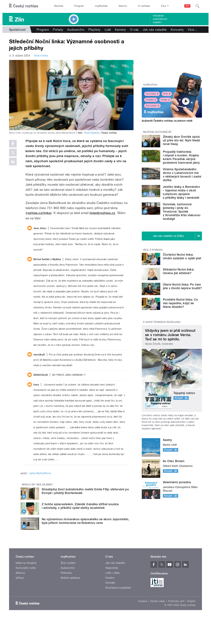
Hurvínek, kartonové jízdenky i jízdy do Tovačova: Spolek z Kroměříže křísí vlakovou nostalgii (181, 211)
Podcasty (66, 572)
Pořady (58, 29)
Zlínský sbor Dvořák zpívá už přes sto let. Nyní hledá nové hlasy (181, 140)
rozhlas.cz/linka (38, 213)
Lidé (108, 29)
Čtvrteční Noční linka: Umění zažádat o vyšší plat (182, 256)
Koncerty (177, 29)
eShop (20, 577)
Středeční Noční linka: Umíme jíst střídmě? (178, 271)
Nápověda (112, 567)
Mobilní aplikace (70, 577)
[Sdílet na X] (13, 152)
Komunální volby (26, 567)
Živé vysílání (151, 106)
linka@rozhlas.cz (102, 213)
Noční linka (41, 55)
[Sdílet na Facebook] (13, 143)
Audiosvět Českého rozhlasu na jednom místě (167, 120)
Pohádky (149, 100)
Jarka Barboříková (40, 473)
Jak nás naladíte (155, 29)
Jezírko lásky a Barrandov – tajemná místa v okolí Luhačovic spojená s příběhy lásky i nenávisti (181, 192)
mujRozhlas (101, 6)
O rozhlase (144, 6)
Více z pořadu (153, 249)
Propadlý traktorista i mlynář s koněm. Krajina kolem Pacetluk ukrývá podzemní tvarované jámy (181, 157)
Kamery (157, 22)
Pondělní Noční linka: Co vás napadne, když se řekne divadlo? (180, 303)
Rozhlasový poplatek (118, 587)
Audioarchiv (160, 19)
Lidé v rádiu (113, 572)
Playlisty (94, 29)
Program (79, 6)
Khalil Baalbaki (92, 132)
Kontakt (110, 582)
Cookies (142, 601)
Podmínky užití (176, 601)
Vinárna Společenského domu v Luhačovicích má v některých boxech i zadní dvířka (182, 174)
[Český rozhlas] (23, 6)
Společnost (17, 29)
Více (192, 29)
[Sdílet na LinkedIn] (13, 161)
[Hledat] (197, 6)
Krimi (165, 94)
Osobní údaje (157, 601)
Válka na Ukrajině (26, 562)
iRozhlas (58, 6)
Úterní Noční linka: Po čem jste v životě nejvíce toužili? (182, 286)
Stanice (123, 6)
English (191, 601)
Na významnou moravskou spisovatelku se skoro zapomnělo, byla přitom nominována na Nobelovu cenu (85, 521)
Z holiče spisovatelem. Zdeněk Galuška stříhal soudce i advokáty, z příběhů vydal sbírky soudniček (80, 505)
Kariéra (110, 577)
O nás (134, 29)
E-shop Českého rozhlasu (162, 322)
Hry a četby (151, 94)
